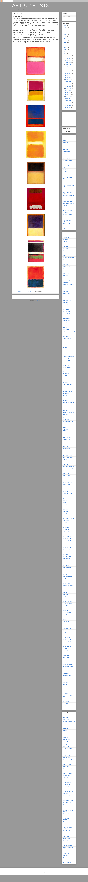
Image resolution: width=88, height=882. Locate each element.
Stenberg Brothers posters (68, 744)
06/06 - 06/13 (68, 100)
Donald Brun (65, 446)
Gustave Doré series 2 (67, 641)
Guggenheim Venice (67, 162)
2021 (65, 34)
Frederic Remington (67, 583)
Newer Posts (16, 296)
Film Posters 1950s (67, 542)
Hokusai (64, 677)
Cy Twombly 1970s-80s (68, 419)
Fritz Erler (65, 596)
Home (35, 296)
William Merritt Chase (67, 845)
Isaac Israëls (65, 693)
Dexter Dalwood (66, 439)
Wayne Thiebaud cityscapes (66, 819)
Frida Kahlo (65, 592)
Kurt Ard (64, 708)
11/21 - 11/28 (68, 64)
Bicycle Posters (66, 351)
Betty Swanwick (66, 349)
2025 (65, 27)
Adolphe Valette (66, 244)
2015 (65, 44)
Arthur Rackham (66, 309)
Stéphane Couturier (67, 746)
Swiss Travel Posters (67, 750)
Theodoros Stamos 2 (67, 759)
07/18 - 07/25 (68, 88)
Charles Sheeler (66, 398)
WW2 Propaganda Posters (68, 859)
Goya (64, 630)
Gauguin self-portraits (67, 603)
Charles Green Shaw (67, 391)
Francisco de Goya (67, 556)
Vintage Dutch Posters (67, 795)
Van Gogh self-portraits (68, 786)
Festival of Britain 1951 (68, 531)
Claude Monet (66, 410)
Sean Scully (65, 730)
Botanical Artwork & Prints (68, 356)
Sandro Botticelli (66, 723)
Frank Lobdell (66, 563)
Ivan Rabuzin (65, 703)
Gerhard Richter (66, 156)
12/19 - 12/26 (68, 56)
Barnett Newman (66, 333)
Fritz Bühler (65, 594)
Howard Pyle (65, 682)
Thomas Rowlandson (67, 771)
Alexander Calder (66, 262)
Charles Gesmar (66, 389)
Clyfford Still (65, 414)
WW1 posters (66, 857)
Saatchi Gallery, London (68, 207)
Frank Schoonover (67, 567)
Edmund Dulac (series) (68, 468)
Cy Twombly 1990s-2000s (68, 421)
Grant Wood (65, 632)
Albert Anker (65, 248)
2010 (65, 53)
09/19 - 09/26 (68, 71)
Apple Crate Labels (67, 300)
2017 (65, 40)
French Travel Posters (67, 590)
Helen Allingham (66, 655)
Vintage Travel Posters (68, 798)
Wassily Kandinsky (67, 813)
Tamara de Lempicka (67, 755)
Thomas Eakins (66, 762)
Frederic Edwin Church (68, 581)
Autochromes (65, 327)
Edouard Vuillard (66, 475)
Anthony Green (66, 295)
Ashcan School (66, 316)
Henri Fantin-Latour (67, 662)
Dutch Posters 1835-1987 (68, 453)
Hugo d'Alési (65, 684)
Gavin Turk (65, 153)
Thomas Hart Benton (67, 764)
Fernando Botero (66, 527)
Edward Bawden (66, 480)
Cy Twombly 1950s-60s (68, 417)
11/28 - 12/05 (68, 62)
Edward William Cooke (67, 493)
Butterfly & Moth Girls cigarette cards (67, 370)
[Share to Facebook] (39, 291)
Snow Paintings (66, 737)
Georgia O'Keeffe (66, 619)
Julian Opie (65, 167)
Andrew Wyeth (66, 282)
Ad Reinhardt (65, 239)
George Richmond (67, 612)
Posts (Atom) (38, 300)
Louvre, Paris (65, 169)
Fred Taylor (65, 578)
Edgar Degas (65, 464)
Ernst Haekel (65, 509)
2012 (65, 49)
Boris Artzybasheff (67, 354)
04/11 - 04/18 (68, 107)
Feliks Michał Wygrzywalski (68, 518)
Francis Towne (66, 554)
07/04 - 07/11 (68, 94)
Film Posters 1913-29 (67, 536)
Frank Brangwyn (66, 560)
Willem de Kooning (67, 834)
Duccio (64, 450)
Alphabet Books (66, 266)
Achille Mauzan (66, 237)
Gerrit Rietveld (66, 621)
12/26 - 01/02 (68, 55)
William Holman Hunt (67, 840)
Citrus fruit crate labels (67, 404)
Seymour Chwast (66, 732)
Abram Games (66, 235)
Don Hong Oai (66, 444)
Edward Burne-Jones (67, 482)
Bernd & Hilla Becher (67, 345)
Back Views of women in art (69, 331)
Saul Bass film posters (67, 726)
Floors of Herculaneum (68, 549)
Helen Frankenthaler (67, 657)
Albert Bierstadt (66, 250)
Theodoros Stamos (67, 757)
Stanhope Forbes (66, 741)
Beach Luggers (66, 336)
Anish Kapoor (66, 138)
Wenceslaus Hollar (67, 825)
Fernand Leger (66, 524)
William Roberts (66, 851)
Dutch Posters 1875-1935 (68, 455)
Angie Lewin (65, 289)
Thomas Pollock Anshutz (68, 768)
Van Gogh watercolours (68, 791)
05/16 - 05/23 (68, 102)
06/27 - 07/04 (68, 96)
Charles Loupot (66, 393)
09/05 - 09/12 (68, 75)
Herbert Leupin (66, 673)
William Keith (65, 843)
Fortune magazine (67, 551)
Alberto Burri (65, 253)
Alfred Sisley (65, 264)
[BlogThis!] (37, 291)
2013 (65, 47)
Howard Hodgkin (66, 165)
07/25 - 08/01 (68, 86)
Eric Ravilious (66, 504)
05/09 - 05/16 (68, 103)
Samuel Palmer (66, 719)
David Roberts (66, 432)
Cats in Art (65, 386)
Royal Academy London (68, 201)
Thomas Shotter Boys (67, 773)
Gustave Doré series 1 (67, 639)
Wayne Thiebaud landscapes (66, 822)
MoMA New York (66, 180)
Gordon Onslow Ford (67, 628)
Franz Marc (65, 574)
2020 (65, 36)
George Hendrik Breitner (68, 608)
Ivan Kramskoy (66, 701)
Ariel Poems (65, 302)
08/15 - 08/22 (68, 81)
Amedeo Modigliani (67, 271)
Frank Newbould (66, 565)
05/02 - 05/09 (68, 105)
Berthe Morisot (66, 347)
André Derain (65, 275)
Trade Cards (65, 777)
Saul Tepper (65, 728)
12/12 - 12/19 (68, 58)
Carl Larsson (65, 380)
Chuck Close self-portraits (68, 402)
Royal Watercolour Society (68, 203)
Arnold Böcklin (66, 304)
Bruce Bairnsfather (67, 360)
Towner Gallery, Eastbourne (69, 218)
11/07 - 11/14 (68, 68)
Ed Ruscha (65, 462)
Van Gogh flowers (66, 784)
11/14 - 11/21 (68, 66)
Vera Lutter (65, 793)
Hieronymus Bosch (67, 675)
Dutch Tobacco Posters (68, 457)
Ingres (64, 686)
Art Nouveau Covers (67, 306)
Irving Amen (65, 691)
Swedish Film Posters (67, 748)
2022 (65, 32)
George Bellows (66, 605)
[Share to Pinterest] (41, 291)
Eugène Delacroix (66, 511)
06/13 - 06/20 (68, 98)
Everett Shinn (66, 516)
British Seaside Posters (68, 358)
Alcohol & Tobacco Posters (68, 257)
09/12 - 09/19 (68, 73)
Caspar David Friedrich (68, 384)
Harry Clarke (65, 643)
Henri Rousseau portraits (68, 666)
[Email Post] (33, 291)
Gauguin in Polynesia (67, 601)
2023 (65, 31)
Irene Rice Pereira (67, 688)
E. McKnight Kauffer (67, 459)
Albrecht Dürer (66, 255)
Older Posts (55, 296)
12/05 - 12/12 (68, 60)
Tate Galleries (66, 212)
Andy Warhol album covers (68, 284)
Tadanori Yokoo (66, 753)
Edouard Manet (66, 473)
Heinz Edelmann (66, 653)
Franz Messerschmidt (67, 576)
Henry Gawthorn (66, 668)
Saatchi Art (65, 205)
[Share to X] (38, 291)
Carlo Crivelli (65, 382)
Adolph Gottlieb (66, 241)
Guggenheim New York (68, 160)
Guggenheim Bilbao (67, 158)
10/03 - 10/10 (68, 70)
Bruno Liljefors (66, 363)
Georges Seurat (66, 617)
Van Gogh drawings (67, 782)
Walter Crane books (67, 802)
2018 (65, 38)
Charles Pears (66, 395)
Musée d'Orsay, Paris (67, 183)
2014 (65, 46)
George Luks (65, 610)
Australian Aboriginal (67, 325)
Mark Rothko (17, 16)
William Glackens (66, 838)
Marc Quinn (65, 171)
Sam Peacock (66, 717)
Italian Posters (66, 699)
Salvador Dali (65, 714)
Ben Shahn (65, 342)
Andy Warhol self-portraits (68, 286)
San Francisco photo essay (69, 721)
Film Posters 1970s (67, 547)
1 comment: (28, 291)
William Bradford (66, 836)
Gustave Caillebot (66, 637)
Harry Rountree (66, 648)
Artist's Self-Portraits (67, 311)
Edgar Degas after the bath (69, 466)
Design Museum (66, 151)
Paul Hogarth (65, 198)
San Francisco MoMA (67, 210)
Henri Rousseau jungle (68, 664)
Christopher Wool (66, 400)
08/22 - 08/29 (68, 79)
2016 (65, 42)
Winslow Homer (66, 853)
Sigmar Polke (65, 735)
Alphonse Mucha (66, 268)
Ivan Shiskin (65, 705)
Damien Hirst (65, 147)
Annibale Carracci (66, 293)
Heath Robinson (66, 650)
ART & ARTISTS (30, 6)
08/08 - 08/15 (68, 83)
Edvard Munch (66, 477)
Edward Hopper (66, 489)
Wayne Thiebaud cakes (68, 816)
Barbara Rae (65, 142)
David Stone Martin (67, 437)
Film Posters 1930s (67, 538)
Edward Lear (65, 491)
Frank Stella (65, 569)
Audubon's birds (66, 320)
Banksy (64, 140)
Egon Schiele (65, 498)
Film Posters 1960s (67, 545)
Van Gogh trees (66, 789)
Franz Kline (65, 572)
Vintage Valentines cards (68, 800)
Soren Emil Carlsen (67, 739)
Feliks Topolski (66, 520)
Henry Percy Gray (66, 670)
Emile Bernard (66, 502)
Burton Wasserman (67, 367)
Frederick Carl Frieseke (68, 585)
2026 (65, 25)
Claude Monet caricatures (68, 412)
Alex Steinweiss (66, 259)
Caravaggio (65, 377)
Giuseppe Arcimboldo (67, 626)
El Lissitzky (65, 500)
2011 (65, 51)
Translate (67, 19)
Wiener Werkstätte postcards (67, 831)
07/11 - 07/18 (68, 92)
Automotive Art (66, 329)
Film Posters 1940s (67, 540)
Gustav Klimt (65, 635)
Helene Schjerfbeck (67, 659)
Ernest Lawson (66, 507)
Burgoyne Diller (66, 365)
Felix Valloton (65, 522)
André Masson (66, 277)
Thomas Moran (66, 766)
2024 (65, 29)
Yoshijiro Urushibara (67, 862)
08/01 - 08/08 (68, 85)
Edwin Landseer (66, 495)
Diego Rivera (65, 441)
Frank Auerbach (66, 558)
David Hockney (66, 149)
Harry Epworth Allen (67, 646)
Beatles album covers (67, 338)
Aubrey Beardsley (66, 318)
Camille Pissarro (66, 375)
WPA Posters (65, 855)
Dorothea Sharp (66, 448)
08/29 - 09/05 (68, 77)
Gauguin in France (67, 599)
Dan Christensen (66, 423)
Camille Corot (66, 373)
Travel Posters (66, 780)
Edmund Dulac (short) (67, 471)
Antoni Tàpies (66, 298)
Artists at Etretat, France (68, 313)
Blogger (51, 872)
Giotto (64, 623)
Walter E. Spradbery (67, 808)
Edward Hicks (66, 486)
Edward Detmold (66, 484)
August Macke (66, 322)
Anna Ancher (65, 291)
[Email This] (35, 291)
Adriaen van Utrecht (67, 246)
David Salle (65, 435)
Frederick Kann (66, 587)
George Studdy (66, 614)
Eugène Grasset (66, 513)
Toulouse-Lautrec (66, 775)
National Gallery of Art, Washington (67, 189)
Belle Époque (65, 340)
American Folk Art (66, 273)
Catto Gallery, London (67, 144)
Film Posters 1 (66, 533)
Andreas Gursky (66, 280)
